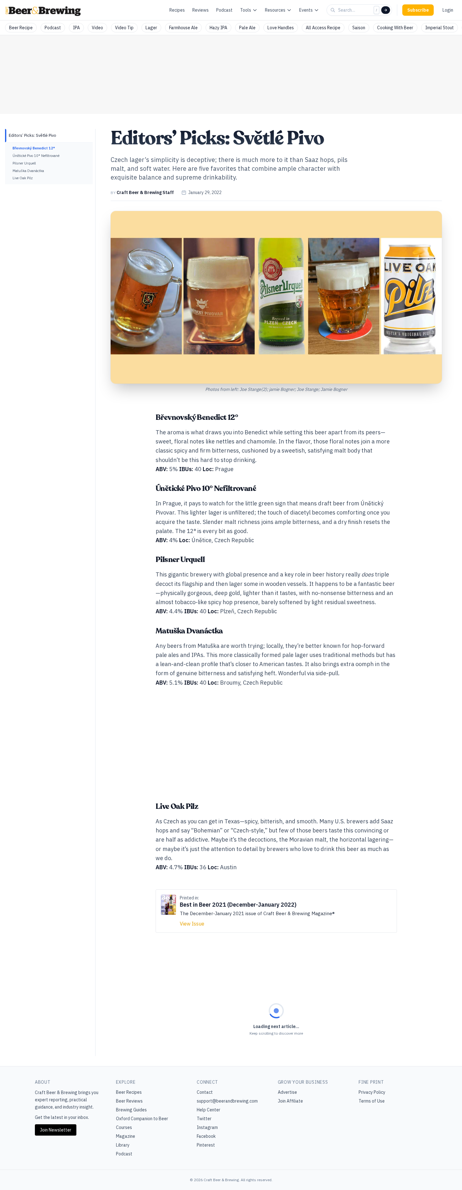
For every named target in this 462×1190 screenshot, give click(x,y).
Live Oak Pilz (23, 178)
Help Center (208, 1110)
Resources (275, 10)
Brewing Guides (131, 1110)
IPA (76, 28)
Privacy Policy (372, 1092)
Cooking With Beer (395, 28)
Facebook (206, 1136)
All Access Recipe (323, 28)
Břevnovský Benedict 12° (34, 148)
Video (97, 28)
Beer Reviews (129, 1101)
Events (306, 10)
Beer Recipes (129, 1092)
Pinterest (206, 1145)
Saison (358, 28)
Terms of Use (372, 1101)
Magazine (125, 1136)
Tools (245, 10)
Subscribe (418, 10)
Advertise (287, 1092)
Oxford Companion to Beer (142, 1118)
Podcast (224, 10)
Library (122, 1145)
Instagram (207, 1127)
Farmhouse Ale (183, 28)
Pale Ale (247, 28)
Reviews (200, 10)
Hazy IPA (218, 28)
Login (448, 10)
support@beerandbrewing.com (227, 1101)
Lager (151, 28)
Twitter (204, 1118)
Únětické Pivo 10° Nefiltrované (36, 155)
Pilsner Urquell (24, 163)
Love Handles (280, 28)
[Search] (385, 10)
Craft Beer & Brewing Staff (145, 192)
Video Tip (124, 28)
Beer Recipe (21, 28)
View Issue (192, 923)
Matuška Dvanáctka (28, 171)
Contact (205, 1092)
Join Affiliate (290, 1101)
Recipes (177, 10)
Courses (124, 1127)
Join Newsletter (55, 1130)
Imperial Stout (439, 28)
